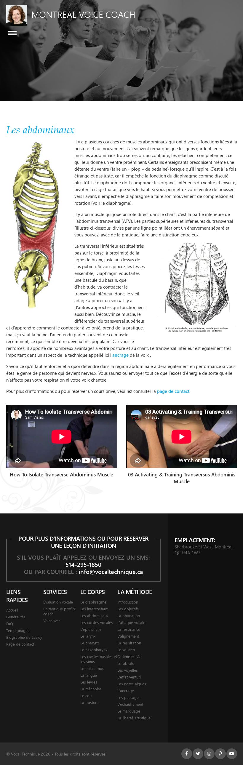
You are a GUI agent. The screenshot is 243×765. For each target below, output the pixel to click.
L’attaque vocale (131, 622)
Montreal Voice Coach (83, 14)
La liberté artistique (134, 717)
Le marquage (128, 710)
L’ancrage (125, 690)
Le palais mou (92, 668)
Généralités (15, 616)
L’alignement (128, 635)
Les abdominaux (94, 615)
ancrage (120, 355)
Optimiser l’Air (129, 656)
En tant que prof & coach (59, 611)
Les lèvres (88, 681)
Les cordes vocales (96, 622)
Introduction (127, 601)
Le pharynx (89, 642)
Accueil (12, 609)
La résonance (128, 629)
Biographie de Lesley (24, 637)
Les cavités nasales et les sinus (98, 659)
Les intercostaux (94, 608)
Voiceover (51, 620)
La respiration (129, 642)
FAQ (9, 623)
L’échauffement (130, 704)
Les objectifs (128, 608)
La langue (88, 675)
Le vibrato (126, 663)
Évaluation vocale (58, 601)
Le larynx (87, 635)
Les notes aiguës (131, 683)
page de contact (173, 391)
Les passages (128, 697)
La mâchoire (90, 688)
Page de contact (20, 643)
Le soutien (126, 649)
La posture (89, 702)
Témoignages (17, 630)
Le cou (86, 695)
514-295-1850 (83, 564)
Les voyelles (127, 670)
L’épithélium (90, 629)
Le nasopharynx (93, 649)
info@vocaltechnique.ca (111, 571)
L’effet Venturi (129, 676)
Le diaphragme (93, 601)
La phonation (128, 615)
